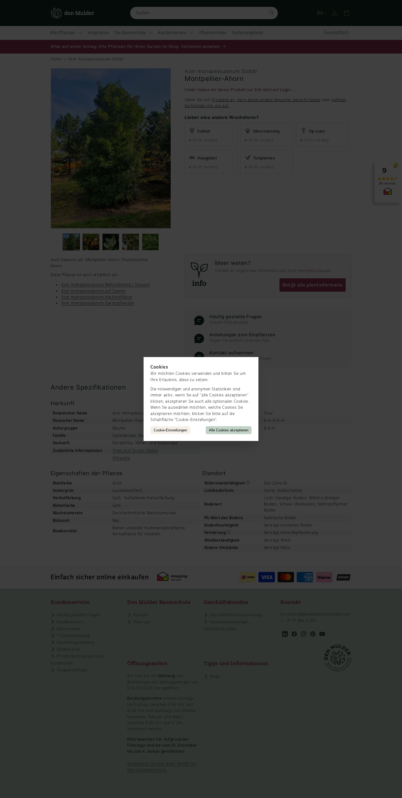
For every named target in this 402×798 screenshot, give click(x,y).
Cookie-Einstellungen (170, 430)
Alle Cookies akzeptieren (228, 430)
